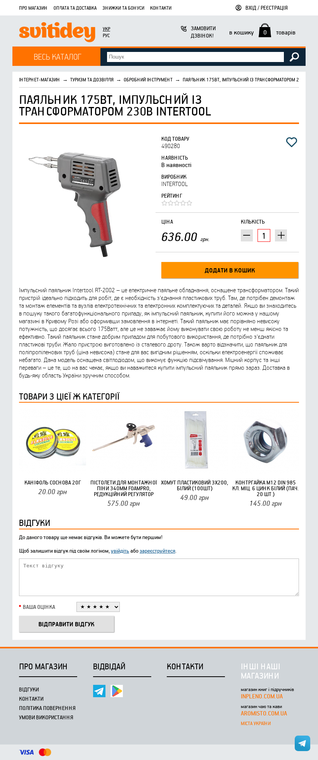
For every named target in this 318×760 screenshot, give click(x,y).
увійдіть (120, 550)
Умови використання (46, 717)
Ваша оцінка (39, 606)
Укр (106, 29)
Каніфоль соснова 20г (52, 482)
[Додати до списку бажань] (291, 142)
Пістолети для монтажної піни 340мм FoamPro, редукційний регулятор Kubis (123, 488)
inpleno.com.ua (262, 696)
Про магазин (33, 8)
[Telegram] (99, 691)
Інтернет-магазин (39, 79)
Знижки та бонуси (123, 8)
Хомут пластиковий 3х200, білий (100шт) (194, 485)
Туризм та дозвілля (92, 79)
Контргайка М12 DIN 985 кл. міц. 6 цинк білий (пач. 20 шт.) (265, 488)
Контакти (160, 8)
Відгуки (29, 689)
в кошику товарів (262, 32)
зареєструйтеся (157, 550)
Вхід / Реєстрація (266, 7)
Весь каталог (57, 56)
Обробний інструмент (148, 79)
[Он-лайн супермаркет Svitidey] (57, 33)
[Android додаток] (117, 691)
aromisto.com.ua (264, 713)
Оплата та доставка (75, 8)
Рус (106, 35)
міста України (256, 723)
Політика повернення (47, 708)
